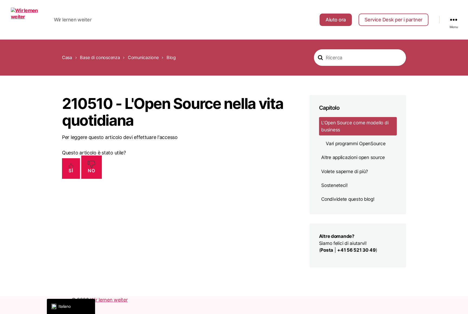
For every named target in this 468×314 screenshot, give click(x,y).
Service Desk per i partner (393, 19)
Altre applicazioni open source (353, 157)
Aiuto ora (336, 19)
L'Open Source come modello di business (354, 125)
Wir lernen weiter (109, 300)
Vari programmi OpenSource (355, 143)
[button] (71, 306)
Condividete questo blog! (348, 199)
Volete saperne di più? (344, 171)
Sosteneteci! (334, 185)
